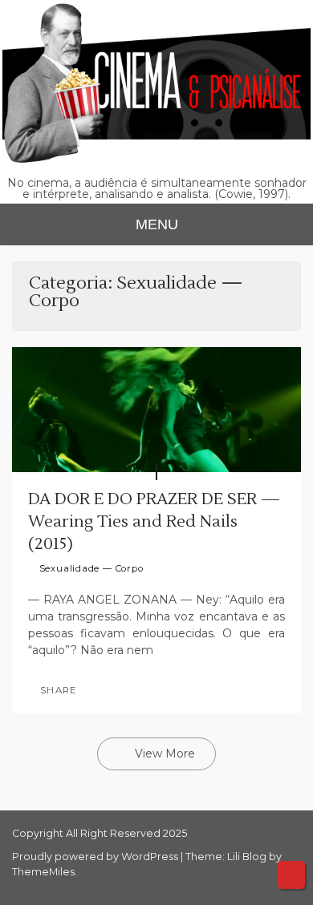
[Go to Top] (291, 875)
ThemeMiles (43, 872)
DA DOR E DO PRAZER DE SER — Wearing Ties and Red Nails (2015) (154, 522)
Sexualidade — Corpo (91, 568)
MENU (157, 224)
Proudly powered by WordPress (96, 856)
